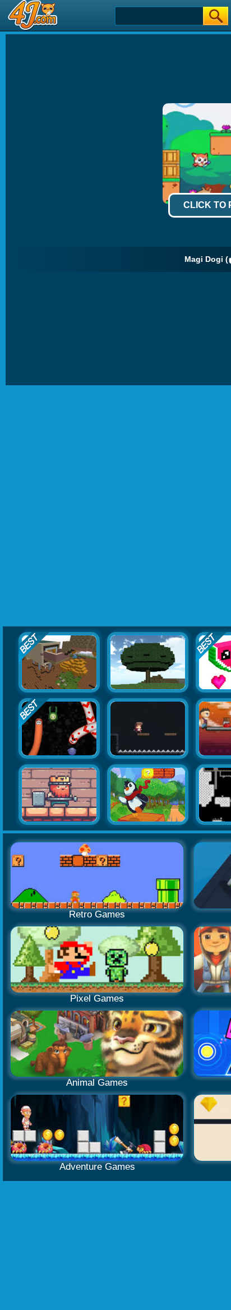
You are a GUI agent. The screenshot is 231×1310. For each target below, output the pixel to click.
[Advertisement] (115, 506)
